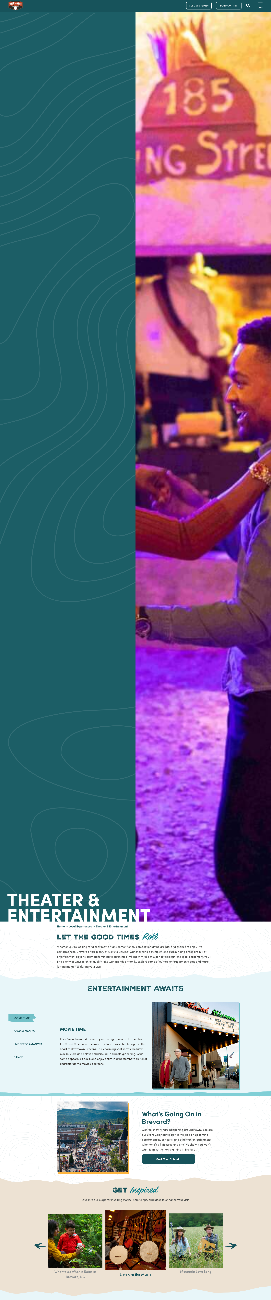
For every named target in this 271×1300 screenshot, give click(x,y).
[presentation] (40, 1246)
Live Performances (28, 1044)
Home (61, 926)
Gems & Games (24, 1031)
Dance (18, 1057)
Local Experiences (80, 926)
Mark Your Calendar (169, 1159)
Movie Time (22, 1018)
